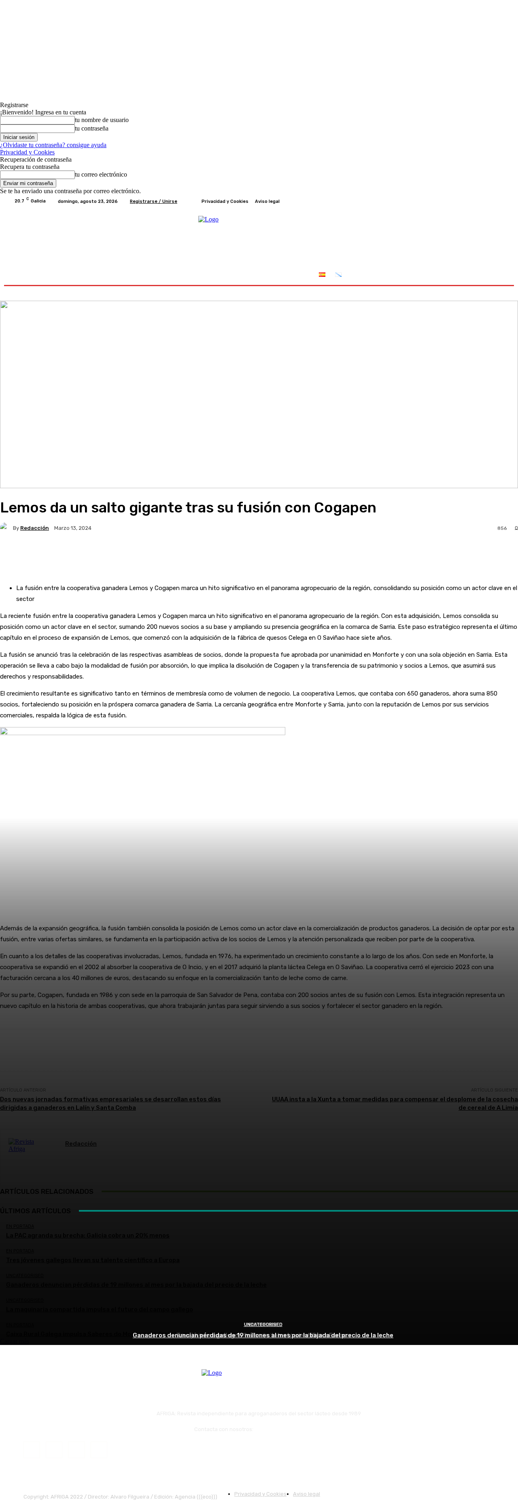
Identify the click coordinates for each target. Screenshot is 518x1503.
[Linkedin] (76, 1450)
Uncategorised (263, 1324)
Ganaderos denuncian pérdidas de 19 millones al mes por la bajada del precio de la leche (263, 1335)
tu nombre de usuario (102, 119)
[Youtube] (499, 201)
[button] (494, 275)
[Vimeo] (490, 201)
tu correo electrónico (101, 174)
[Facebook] (460, 201)
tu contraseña (91, 128)
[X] (480, 201)
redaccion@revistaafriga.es (289, 1429)
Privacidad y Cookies (27, 152)
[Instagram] (470, 201)
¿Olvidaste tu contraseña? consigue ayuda (53, 144)
